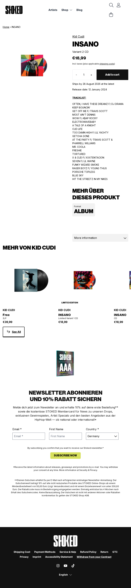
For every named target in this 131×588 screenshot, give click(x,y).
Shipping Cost (22, 551)
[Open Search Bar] (111, 5)
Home (6, 27)
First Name (56, 429)
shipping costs (106, 63)
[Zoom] (34, 65)
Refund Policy (88, 551)
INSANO (64, 315)
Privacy (24, 556)
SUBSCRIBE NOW (65, 455)
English (63, 574)
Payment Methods (44, 551)
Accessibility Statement (59, 556)
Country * (92, 429)
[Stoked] (14, 10)
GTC (115, 551)
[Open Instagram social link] (58, 565)
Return (104, 551)
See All (16, 331)
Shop (64, 10)
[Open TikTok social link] (73, 565)
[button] (100, 237)
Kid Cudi (78, 36)
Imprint (37, 556)
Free (6, 315)
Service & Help (68, 551)
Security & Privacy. (88, 470)
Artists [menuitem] (52, 10)
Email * (17, 429)
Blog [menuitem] (79, 10)
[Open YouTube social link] (65, 565)
